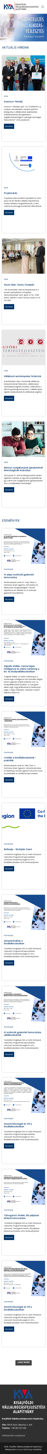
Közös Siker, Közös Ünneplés (19, 284)
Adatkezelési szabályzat (13, 1435)
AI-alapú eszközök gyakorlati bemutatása (19, 576)
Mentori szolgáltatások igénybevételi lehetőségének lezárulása (23, 469)
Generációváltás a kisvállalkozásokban (14, 942)
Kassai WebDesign (25, 1449)
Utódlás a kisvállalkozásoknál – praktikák (20, 759)
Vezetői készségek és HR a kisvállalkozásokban (18, 1125)
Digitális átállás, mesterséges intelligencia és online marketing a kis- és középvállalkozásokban (21, 669)
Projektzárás (10, 193)
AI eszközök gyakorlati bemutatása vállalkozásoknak (22, 1034)
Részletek (9, 126)
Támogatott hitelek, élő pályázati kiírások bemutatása (21, 1217)
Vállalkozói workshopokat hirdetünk (22, 376)
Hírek (6, 96)
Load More (23, 1362)
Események (8, 569)
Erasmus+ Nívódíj (13, 101)
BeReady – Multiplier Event (18, 849)
